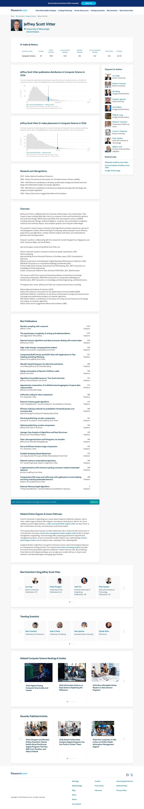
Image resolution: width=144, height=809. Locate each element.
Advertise (98, 790)
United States (32, 31)
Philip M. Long (117, 115)
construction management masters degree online (58, 533)
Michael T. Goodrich (119, 122)
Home (12, 16)
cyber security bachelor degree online (61, 524)
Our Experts (76, 804)
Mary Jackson (79, 631)
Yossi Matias (117, 107)
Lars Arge (116, 76)
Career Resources (81, 10)
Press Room (99, 786)
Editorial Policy (121, 786)
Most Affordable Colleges (46, 10)
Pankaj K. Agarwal (119, 99)
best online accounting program (69, 547)
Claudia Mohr (104, 631)
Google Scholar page (112, 171)
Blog (73, 790)
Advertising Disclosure (124, 781)
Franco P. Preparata (119, 131)
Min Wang (116, 91)
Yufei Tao (77, 587)
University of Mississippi (37, 29)
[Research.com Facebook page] (127, 775)
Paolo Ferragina (56, 587)
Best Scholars (112, 10)
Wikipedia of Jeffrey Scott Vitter (116, 162)
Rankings (75, 781)
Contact (98, 781)
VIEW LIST (88, 3)
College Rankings (65, 10)
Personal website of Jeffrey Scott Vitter (117, 166)
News (74, 795)
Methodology (77, 786)
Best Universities (126, 10)
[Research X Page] (131, 775)
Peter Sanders (117, 138)
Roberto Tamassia (119, 83)
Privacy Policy (121, 790)
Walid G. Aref (117, 147)
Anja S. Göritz (55, 631)
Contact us (94, 502)
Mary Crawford (31, 631)
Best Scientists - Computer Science (26, 16)
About (74, 799)
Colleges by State (98, 10)
